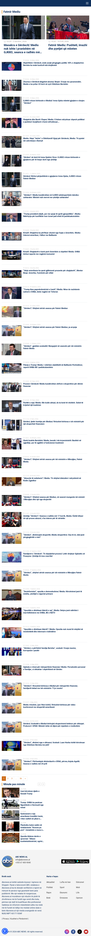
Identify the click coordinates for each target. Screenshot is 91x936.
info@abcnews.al (22, 859)
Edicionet (80, 882)
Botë (48, 897)
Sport (62, 887)
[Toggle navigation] (87, 3)
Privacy (6, 918)
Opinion (79, 897)
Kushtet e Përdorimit (19, 918)
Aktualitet (50, 882)
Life (77, 892)
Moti (78, 887)
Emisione (64, 897)
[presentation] (40, 785)
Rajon (48, 892)
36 (21, 778)
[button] (4, 931)
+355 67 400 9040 (23, 862)
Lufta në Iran (65, 882)
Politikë (49, 887)
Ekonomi (63, 892)
